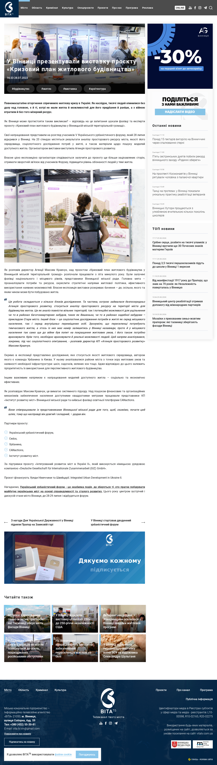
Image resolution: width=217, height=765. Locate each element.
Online (180, 7)
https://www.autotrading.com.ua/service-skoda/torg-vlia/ (180, 56)
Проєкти (103, 7)
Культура (67, 7)
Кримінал (52, 7)
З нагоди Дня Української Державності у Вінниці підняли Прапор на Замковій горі (42, 522)
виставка (71, 88)
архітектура (98, 88)
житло (47, 88)
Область (37, 7)
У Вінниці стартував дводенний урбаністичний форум (111, 522)
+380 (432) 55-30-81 (23, 724)
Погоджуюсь (87, 754)
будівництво (21, 88)
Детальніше (180, 139)
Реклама (147, 7)
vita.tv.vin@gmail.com (26, 728)
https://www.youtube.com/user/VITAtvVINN (74, 558)
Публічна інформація (199, 699)
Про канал (183, 690)
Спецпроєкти (85, 7)
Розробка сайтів (206, 759)
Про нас (117, 7)
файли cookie (63, 754)
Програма (132, 7)
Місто (24, 7)
